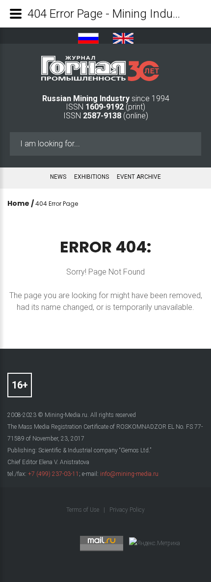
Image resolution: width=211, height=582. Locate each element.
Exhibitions (91, 176)
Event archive (139, 176)
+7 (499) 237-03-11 (53, 474)
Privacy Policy (127, 509)
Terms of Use (83, 509)
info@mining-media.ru (129, 474)
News (58, 176)
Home (18, 203)
